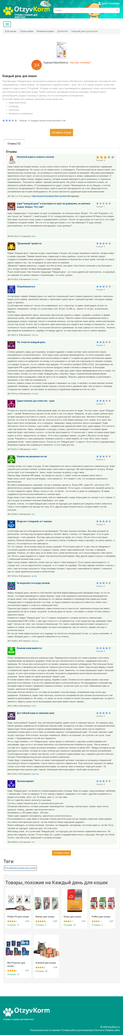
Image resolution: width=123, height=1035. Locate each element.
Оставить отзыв (61, 132)
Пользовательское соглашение (45, 1030)
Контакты (99, 1030)
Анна (34, 236)
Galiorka (35, 641)
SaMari (34, 449)
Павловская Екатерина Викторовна (49, 196)
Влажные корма (45, 31)
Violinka (35, 394)
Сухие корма (26, 31)
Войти (104, 3)
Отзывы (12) (14, 143)
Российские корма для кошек (20, 868)
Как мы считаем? (80, 62)
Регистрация (114, 3)
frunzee (35, 279)
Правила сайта (113, 1030)
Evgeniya (35, 774)
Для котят (62, 31)
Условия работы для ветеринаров (78, 1030)
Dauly (34, 706)
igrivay (34, 576)
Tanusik (35, 335)
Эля (33, 514)
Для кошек (10, 31)
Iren (33, 842)
